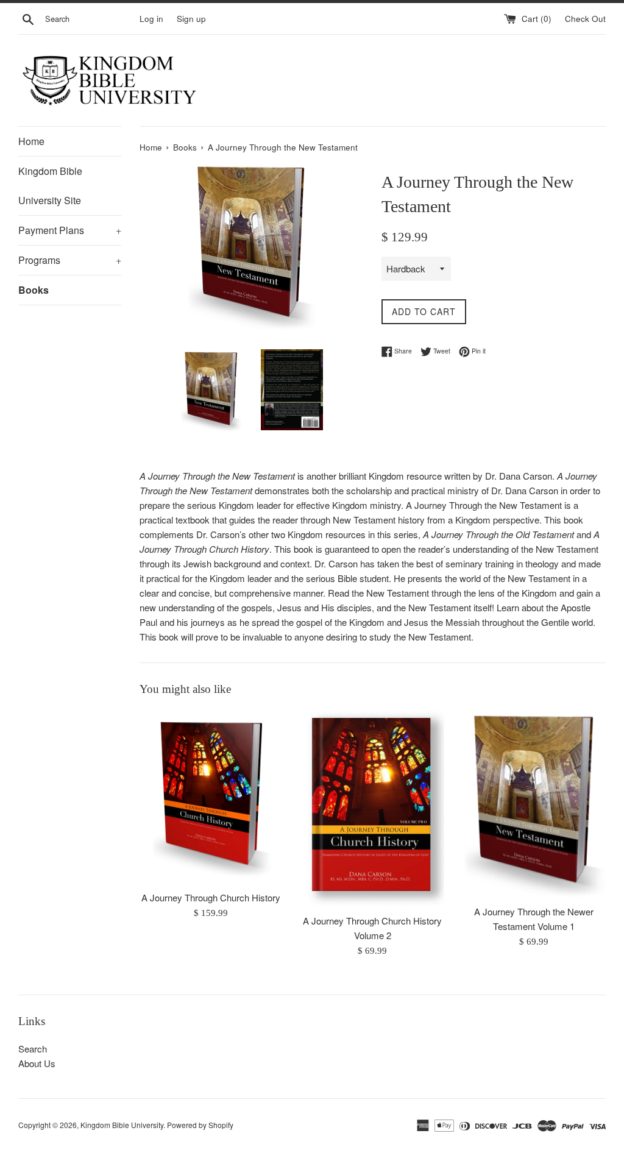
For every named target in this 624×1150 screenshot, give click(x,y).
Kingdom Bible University (121, 1125)
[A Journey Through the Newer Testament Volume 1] (534, 804)
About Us (36, 1063)
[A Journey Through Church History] (211, 796)
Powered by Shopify (200, 1125)
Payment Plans (69, 230)
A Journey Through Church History (210, 897)
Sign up (191, 18)
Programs (69, 260)
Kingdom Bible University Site (50, 185)
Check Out (585, 18)
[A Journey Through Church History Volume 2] (372, 808)
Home (31, 141)
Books (33, 290)
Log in (151, 18)
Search (32, 1048)
